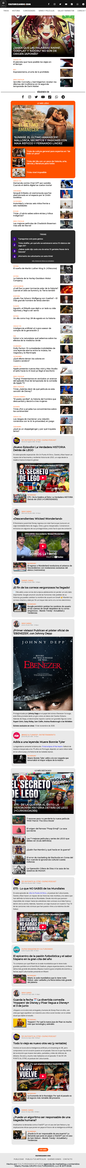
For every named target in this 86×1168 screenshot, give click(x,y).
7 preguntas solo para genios (30, 239)
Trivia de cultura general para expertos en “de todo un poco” (48, 152)
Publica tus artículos (35, 1159)
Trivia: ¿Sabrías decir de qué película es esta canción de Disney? (34, 390)
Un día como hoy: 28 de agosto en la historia (34, 318)
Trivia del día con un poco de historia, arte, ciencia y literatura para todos (47, 162)
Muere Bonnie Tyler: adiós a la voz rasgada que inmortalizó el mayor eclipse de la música (48, 759)
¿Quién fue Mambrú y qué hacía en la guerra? (48, 850)
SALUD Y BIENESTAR (66, 11)
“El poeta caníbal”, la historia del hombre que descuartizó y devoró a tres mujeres (34, 400)
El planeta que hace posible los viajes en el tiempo (32, 63)
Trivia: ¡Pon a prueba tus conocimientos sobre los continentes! (35, 410)
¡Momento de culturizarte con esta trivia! (35, 256)
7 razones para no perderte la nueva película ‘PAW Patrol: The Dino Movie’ (48, 820)
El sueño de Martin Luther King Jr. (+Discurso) (35, 268)
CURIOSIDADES (29, 11)
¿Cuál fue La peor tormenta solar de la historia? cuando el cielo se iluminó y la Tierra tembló (35, 289)
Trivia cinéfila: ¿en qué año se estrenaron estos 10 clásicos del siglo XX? (44, 244)
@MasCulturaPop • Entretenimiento (38, 735)
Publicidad (19, 1159)
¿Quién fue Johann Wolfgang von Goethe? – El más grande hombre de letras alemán (35, 299)
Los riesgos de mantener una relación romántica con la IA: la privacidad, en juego (33, 420)
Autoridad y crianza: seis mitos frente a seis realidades (31, 204)
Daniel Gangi (27, 580)
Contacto (67, 1159)
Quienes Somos (54, 1159)
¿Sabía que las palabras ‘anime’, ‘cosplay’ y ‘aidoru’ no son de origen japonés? (37, 50)
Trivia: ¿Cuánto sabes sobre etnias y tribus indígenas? (33, 214)
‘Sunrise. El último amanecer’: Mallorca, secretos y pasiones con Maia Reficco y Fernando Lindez (40, 140)
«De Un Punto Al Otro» (38, 893)
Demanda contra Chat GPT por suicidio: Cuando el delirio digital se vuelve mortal (32, 184)
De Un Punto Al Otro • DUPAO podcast (39, 440)
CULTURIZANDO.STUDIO (30, 1164)
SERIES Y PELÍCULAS (46, 11)
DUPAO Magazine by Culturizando (37, 949)
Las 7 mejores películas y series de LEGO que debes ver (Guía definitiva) (48, 839)
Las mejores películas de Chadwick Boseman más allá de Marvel (34, 224)
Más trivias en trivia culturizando (43, 261)
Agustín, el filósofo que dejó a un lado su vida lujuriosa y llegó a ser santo (34, 309)
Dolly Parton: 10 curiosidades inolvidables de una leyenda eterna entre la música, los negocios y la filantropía (34, 350)
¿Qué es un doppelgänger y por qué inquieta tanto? (34, 430)
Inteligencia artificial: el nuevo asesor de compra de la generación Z (32, 329)
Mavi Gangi (26, 511)
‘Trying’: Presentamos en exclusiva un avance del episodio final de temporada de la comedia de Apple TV (35, 381)
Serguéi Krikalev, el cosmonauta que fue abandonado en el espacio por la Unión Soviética (32, 195)
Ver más (43, 1150)
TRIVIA (6, 11)
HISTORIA (16, 11)
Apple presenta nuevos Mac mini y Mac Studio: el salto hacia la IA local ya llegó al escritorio (35, 370)
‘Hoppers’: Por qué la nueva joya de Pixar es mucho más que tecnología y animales (49, 1023)
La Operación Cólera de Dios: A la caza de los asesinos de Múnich (48, 869)
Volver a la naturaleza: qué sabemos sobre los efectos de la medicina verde (35, 339)
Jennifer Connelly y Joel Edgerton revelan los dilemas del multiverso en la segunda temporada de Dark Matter (34, 84)
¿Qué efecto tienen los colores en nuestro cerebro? (29, 360)
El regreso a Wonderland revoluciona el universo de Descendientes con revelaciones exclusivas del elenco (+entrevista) (49, 567)
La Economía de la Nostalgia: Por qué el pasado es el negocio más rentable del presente (49, 1096)
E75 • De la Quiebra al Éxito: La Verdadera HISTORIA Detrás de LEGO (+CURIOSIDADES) (50, 498)
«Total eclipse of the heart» (52, 746)
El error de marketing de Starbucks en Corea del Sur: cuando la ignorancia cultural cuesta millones (50, 859)
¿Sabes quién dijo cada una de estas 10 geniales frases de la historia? (43, 250)
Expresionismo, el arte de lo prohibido (31, 72)
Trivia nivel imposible (36, 172)
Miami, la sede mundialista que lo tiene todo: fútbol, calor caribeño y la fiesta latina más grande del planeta (49, 980)
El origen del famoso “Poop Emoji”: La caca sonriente (47, 829)
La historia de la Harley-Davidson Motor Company (32, 279)
